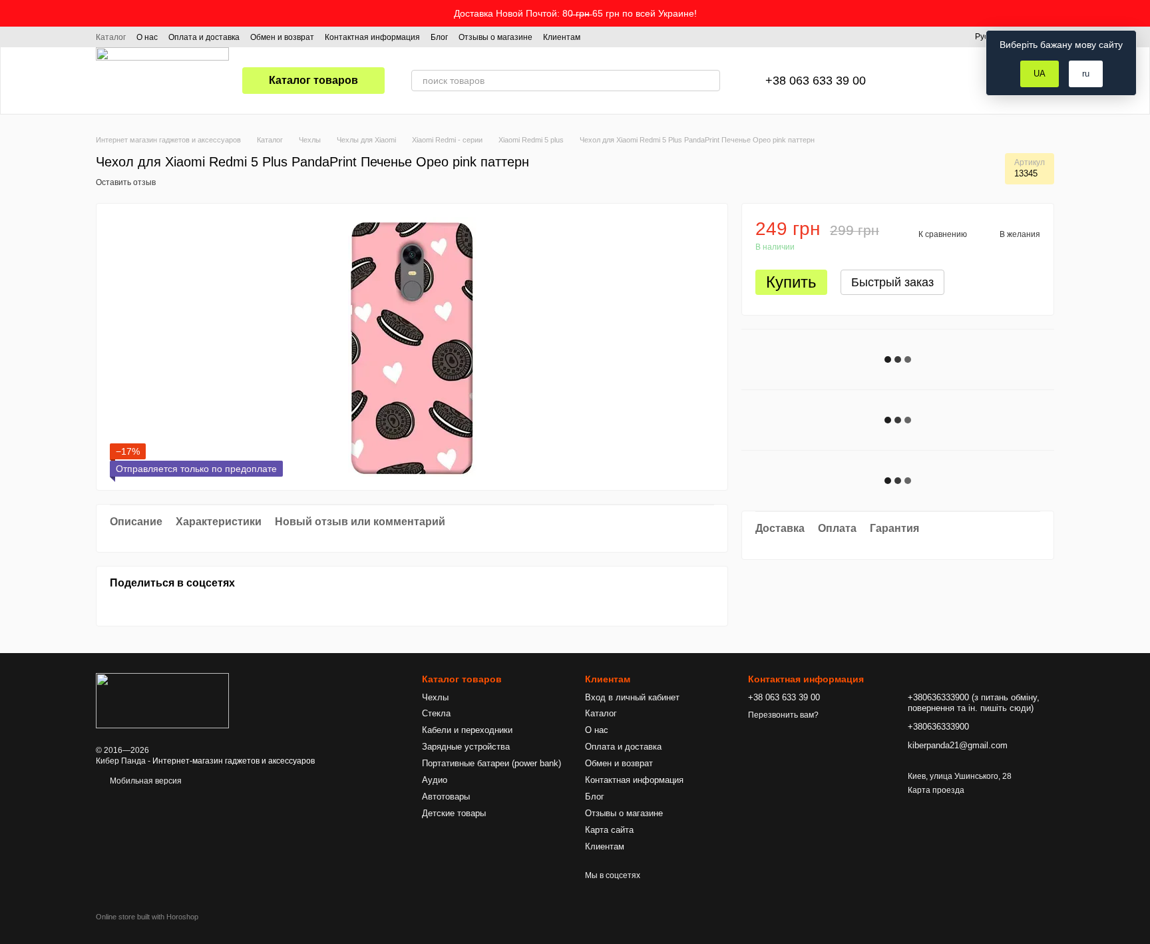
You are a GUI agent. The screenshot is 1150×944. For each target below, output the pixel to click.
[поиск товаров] (709, 80)
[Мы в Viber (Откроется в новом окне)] (647, 36)
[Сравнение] (916, 80)
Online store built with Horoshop (147, 917)
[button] (1139, 13)
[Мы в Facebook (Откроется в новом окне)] (599, 36)
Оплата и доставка (204, 37)
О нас (147, 37)
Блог (439, 37)
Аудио (434, 780)
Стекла (436, 713)
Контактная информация (372, 37)
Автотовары (446, 797)
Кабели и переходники (467, 730)
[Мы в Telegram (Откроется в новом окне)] (631, 36)
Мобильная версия (145, 781)
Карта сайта (609, 830)
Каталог (111, 37)
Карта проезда (936, 790)
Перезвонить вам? (783, 715)
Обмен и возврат (282, 37)
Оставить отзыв (126, 182)
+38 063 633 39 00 (815, 81)
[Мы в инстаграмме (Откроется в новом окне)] (615, 36)
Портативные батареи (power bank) (491, 763)
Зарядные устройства (466, 747)
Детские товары (454, 813)
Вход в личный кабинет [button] (632, 697)
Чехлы (435, 697)
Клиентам (561, 37)
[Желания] (951, 80)
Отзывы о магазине (495, 37)
